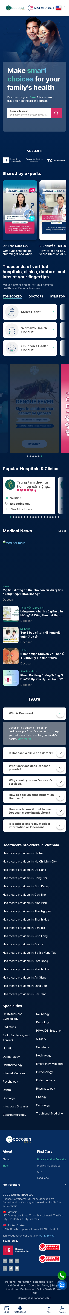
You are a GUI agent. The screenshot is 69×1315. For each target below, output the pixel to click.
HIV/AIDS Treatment (50, 1030)
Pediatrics (9, 1027)
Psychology (10, 1081)
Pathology (43, 1022)
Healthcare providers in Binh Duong (26, 886)
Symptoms (58, 296)
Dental (7, 1090)
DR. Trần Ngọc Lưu (15, 246)
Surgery (41, 1039)
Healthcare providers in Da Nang (24, 869)
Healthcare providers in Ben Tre (24, 928)
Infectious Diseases (15, 1106)
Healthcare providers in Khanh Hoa (26, 969)
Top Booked (12, 296)
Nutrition (8, 1048)
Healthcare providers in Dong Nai (25, 878)
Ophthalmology (12, 1065)
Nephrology (43, 1055)
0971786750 (46, 1235)
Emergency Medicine (50, 1063)
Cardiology (43, 1105)
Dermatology (11, 1056)
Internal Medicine (14, 1073)
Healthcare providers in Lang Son (25, 986)
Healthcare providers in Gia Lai (23, 944)
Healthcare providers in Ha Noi (23, 853)
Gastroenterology (14, 1114)
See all (62, 530)
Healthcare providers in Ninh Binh (25, 903)
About (7, 1151)
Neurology (43, 1014)
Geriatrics (42, 1047)
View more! (24, 738)
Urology (41, 1097)
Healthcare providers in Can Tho (24, 894)
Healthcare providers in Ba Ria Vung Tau (29, 952)
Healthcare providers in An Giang (25, 977)
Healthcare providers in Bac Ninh (24, 994)
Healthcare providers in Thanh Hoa (26, 919)
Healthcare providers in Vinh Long (25, 936)
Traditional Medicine (49, 1113)
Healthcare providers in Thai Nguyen (27, 911)
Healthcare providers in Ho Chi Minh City (30, 861)
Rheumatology (45, 1088)
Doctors (36, 296)
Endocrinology (45, 1080)
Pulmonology (44, 1072)
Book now (34, 443)
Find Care (44, 1151)
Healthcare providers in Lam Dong (25, 961)
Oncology (9, 1098)
